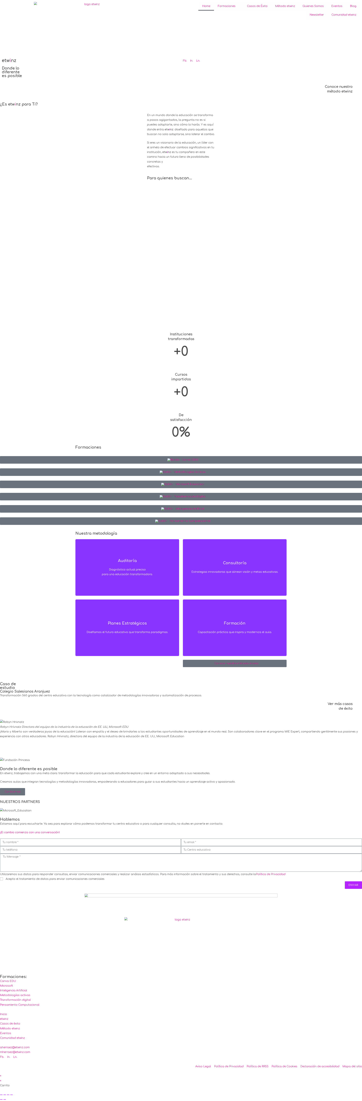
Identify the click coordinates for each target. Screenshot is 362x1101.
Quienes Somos (313, 6)
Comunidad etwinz (343, 14)
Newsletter (317, 14)
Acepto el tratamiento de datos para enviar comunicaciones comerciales (55, 879)
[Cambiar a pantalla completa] (4, 1094)
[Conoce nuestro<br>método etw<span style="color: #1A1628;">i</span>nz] (357, 89)
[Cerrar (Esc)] (11, 1094)
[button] (181, 745)
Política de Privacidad (270, 874)
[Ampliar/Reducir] (1, 1094)
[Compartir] (8, 1094)
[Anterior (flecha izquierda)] (1, 1099)
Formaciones (226, 6)
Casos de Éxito (257, 6)
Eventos (336, 6)
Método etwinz (285, 6)
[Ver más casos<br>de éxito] (357, 706)
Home (206, 6)
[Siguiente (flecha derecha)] (4, 1099)
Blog (353, 6)
